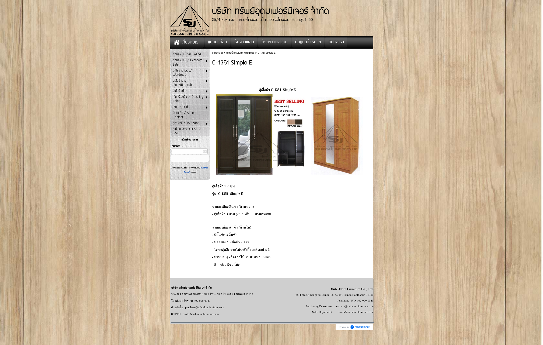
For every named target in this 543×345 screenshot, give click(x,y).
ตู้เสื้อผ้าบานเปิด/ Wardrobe (240, 53)
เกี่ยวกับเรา (217, 53)
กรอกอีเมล (176, 146)
